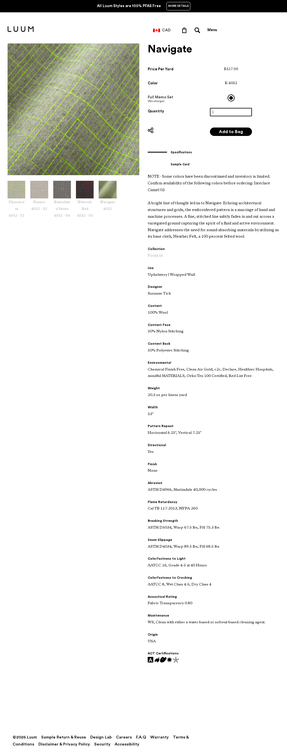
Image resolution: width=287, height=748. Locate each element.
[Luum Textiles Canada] (21, 31)
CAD (166, 30)
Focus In (155, 256)
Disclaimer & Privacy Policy (64, 744)
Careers (124, 737)
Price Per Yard (160, 69)
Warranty (159, 737)
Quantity (156, 111)
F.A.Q (141, 737)
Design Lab (101, 737)
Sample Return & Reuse (63, 737)
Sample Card (180, 164)
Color (153, 83)
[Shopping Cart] (185, 30)
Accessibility (127, 744)
